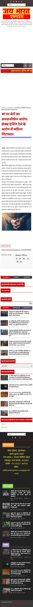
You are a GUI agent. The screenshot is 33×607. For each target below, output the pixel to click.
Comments (27, 308)
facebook (27, 277)
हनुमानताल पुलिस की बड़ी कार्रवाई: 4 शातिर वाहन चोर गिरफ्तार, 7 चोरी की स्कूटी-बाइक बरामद (19, 313)
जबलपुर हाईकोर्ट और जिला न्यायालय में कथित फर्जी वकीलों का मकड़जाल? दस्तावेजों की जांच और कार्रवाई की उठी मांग (20, 333)
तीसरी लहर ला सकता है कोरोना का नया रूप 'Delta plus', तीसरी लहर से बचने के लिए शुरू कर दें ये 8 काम (21, 533)
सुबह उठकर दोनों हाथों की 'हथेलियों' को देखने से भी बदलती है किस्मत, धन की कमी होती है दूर (20, 403)
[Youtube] (17, 437)
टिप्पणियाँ (5, 427)
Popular (16, 308)
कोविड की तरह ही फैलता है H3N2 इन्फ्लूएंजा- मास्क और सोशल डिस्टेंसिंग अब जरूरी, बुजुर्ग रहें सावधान (21, 493)
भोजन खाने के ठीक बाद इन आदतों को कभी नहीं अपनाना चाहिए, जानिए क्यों (21, 505)
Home (3, 108)
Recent (6, 308)
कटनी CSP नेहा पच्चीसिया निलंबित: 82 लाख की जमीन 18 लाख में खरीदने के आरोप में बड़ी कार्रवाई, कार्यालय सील (19, 352)
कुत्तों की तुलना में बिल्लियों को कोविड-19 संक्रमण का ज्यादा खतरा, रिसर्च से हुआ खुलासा (21, 515)
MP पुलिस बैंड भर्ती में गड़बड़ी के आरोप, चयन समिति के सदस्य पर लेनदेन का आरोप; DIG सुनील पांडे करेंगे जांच (19, 323)
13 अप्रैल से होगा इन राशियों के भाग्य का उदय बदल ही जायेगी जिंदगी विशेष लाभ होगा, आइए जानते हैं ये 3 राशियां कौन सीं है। (20, 377)
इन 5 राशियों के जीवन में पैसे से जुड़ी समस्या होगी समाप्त (18, 412)
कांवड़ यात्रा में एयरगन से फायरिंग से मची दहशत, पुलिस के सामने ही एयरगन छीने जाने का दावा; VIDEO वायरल (20, 343)
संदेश (4, 424)
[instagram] (22, 2)
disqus (16, 277)
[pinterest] (16, 2)
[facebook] (11, 2)
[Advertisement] (16, 45)
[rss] (19, 2)
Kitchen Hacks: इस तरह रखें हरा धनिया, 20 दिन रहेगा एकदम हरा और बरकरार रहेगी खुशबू (21, 524)
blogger (6, 277)
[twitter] (14, 2)
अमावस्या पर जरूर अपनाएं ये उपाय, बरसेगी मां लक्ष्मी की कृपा (21, 563)
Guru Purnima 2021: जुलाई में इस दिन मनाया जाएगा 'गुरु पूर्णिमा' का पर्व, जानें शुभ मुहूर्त (20, 394)
